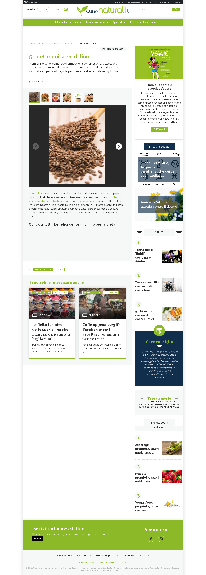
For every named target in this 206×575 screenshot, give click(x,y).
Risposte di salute (141, 22)
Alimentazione (43, 269)
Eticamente (147, 2)
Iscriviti (59, 9)
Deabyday (119, 2)
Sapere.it (179, 2)
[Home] (103, 11)
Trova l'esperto (95, 22)
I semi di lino (36, 193)
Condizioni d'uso (85, 562)
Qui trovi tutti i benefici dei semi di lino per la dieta (72, 224)
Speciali (117, 22)
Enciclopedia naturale (64, 22)
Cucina (59, 269)
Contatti (82, 555)
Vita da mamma (133, 2)
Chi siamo (63, 555)
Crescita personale (164, 2)
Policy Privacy (108, 562)
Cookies (126, 562)
